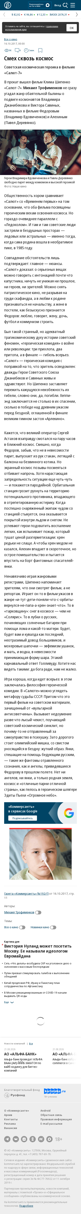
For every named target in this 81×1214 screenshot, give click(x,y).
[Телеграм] (7, 1139)
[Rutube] (41, 1139)
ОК (72, 28)
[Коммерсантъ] (7, 5)
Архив (8, 1115)
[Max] (49, 1139)
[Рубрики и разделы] (73, 5)
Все (31, 1043)
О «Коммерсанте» (16, 1110)
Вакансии (10, 1128)
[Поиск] (65, 5)
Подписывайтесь (22, 818)
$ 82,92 (16, 14)
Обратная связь (51, 1115)
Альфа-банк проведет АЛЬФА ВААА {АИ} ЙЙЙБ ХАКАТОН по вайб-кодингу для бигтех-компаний (23, 1064)
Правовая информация (56, 1119)
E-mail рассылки (51, 1123)
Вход (57, 5)
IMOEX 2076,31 (58, 14)
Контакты (11, 1119)
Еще (6, 1002)
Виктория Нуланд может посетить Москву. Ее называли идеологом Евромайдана (37, 951)
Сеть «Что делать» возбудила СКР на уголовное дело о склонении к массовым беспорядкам (37, 965)
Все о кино (10, 39)
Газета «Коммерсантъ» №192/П (26, 893)
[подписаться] (39, 912)
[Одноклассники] (32, 1139)
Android (45, 1110)
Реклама (10, 1123)
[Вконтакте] (16, 1139)
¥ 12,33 (41, 14)
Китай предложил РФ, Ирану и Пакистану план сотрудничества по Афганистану (32, 984)
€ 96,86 (28, 14)
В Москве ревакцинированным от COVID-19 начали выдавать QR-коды (35, 994)
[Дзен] (24, 1139)
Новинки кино (40, 927)
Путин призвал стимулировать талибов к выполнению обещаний (37, 974)
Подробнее (26, 1206)
